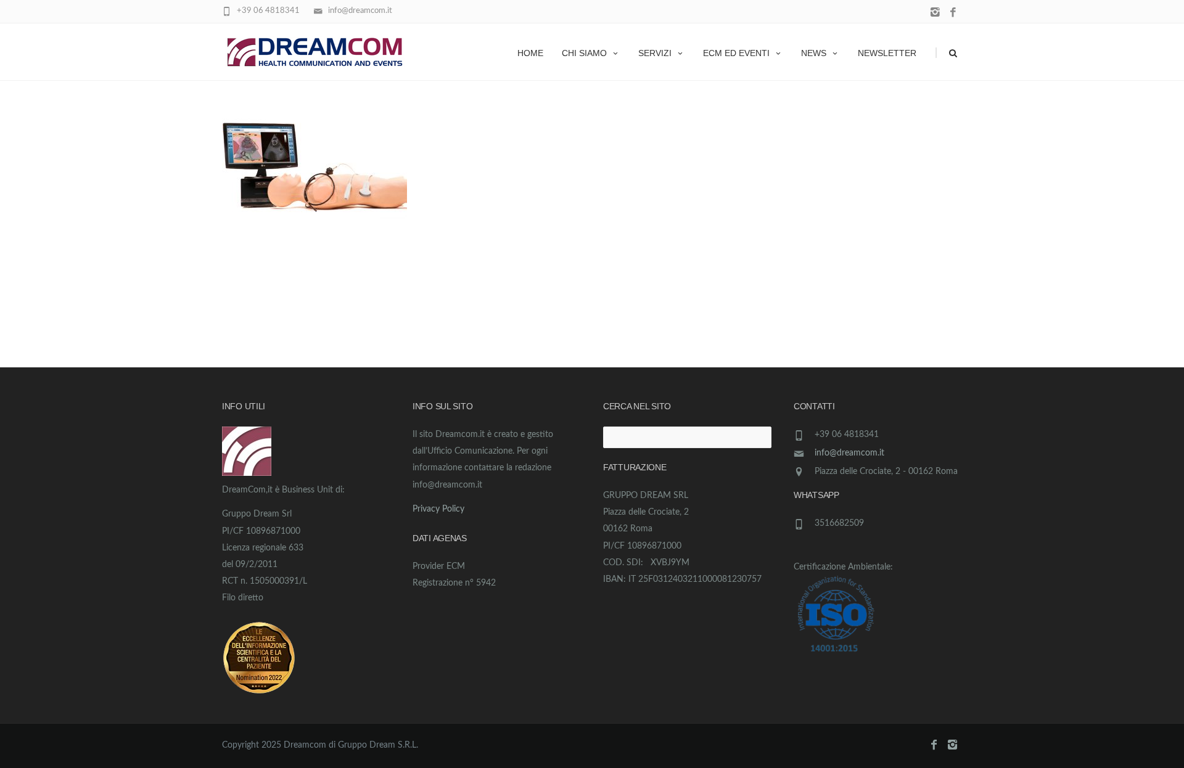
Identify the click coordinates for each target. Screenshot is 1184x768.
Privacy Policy (438, 509)
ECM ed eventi (736, 53)
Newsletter (887, 53)
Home (530, 53)
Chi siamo (584, 53)
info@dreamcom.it (849, 453)
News (813, 53)
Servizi (655, 53)
